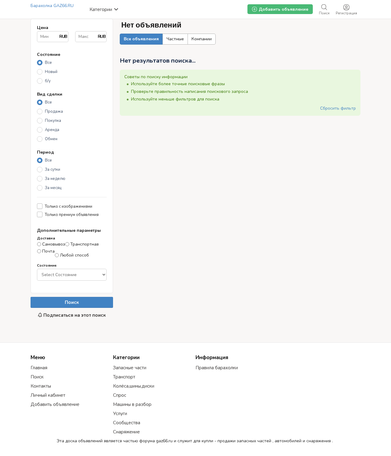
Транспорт (124, 377)
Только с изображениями (68, 206)
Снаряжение (126, 432)
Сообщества (126, 422)
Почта (48, 251)
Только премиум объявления (72, 214)
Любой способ (74, 255)
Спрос (119, 395)
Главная (39, 367)
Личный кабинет (48, 395)
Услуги (120, 413)
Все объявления (141, 39)
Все (48, 62)
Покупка (53, 120)
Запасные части (129, 367)
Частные (175, 39)
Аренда (52, 130)
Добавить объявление (55, 404)
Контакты (41, 386)
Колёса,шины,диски (133, 386)
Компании (202, 39)
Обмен (51, 139)
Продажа (54, 111)
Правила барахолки (217, 367)
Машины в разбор (132, 404)
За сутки (52, 169)
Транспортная (84, 244)
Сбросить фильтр (338, 108)
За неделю (55, 178)
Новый (51, 72)
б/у (48, 81)
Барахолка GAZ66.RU (52, 6)
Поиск (72, 302)
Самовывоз (53, 244)
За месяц (53, 188)
